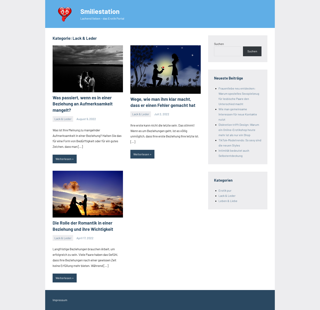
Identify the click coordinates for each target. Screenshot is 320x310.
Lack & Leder (62, 119)
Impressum (60, 300)
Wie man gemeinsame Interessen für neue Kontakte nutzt (238, 114)
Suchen (219, 44)
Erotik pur (225, 190)
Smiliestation (100, 11)
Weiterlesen (63, 159)
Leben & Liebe (228, 201)
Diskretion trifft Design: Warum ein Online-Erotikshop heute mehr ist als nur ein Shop (239, 130)
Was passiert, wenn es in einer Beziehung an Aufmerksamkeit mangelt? (83, 104)
